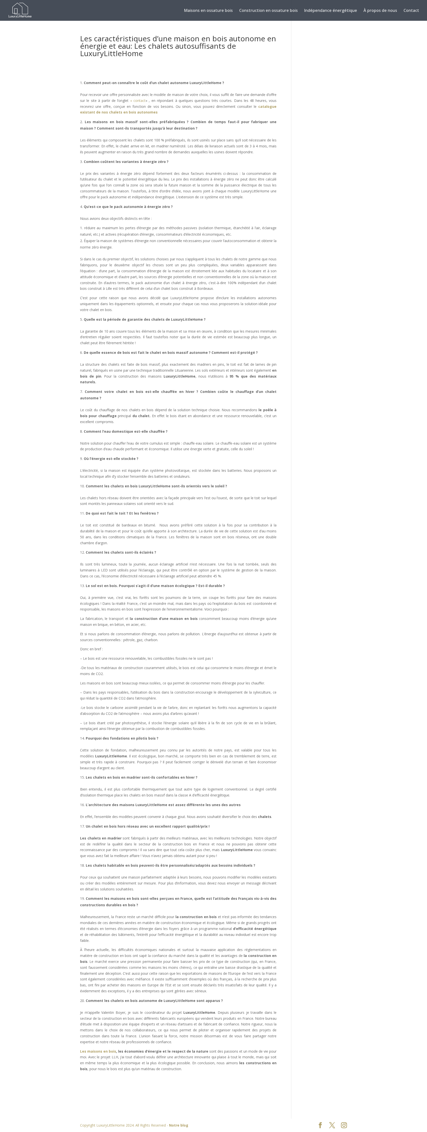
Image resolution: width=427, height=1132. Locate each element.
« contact (138, 100)
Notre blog (178, 1125)
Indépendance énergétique (330, 11)
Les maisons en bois (98, 1051)
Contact (411, 11)
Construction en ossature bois (268, 11)
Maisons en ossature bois (208, 11)
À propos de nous (380, 11)
